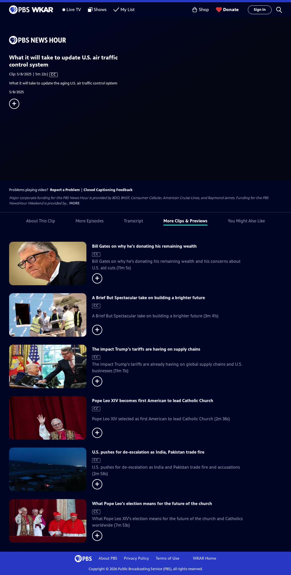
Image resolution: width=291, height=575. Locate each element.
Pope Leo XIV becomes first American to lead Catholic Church (152, 400)
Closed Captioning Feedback (108, 190)
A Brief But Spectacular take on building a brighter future (148, 297)
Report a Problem (65, 190)
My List (127, 9)
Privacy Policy (136, 558)
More (74, 203)
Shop (204, 9)
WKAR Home (204, 558)
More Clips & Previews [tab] (185, 221)
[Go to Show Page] (150, 40)
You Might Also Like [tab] (246, 221)
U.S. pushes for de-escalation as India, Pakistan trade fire (148, 452)
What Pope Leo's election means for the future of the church (152, 503)
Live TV (73, 9)
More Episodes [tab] (89, 221)
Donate (231, 9)
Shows (100, 9)
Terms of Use (167, 558)
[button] (279, 9)
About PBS (108, 558)
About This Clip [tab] (40, 221)
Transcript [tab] (133, 221)
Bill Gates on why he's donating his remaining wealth (144, 246)
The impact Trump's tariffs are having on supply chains (146, 349)
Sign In (260, 9)
